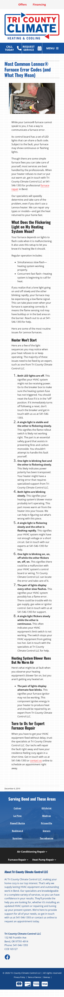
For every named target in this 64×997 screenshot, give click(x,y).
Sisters (46, 830)
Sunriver (17, 838)
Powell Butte (17, 823)
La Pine (17, 815)
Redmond (17, 830)
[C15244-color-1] (32, 13)
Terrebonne (46, 838)
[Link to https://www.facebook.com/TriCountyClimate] (7, 957)
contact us (36, 760)
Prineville (46, 823)
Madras (46, 815)
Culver (17, 808)
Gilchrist (46, 808)
